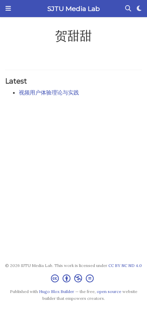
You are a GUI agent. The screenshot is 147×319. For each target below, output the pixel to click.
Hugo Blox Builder (56, 291)
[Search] (128, 9)
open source (109, 291)
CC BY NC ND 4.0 (125, 265)
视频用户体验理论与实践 (49, 92)
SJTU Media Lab (73, 8)
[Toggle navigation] (8, 8)
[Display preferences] (139, 9)
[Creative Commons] (73, 278)
